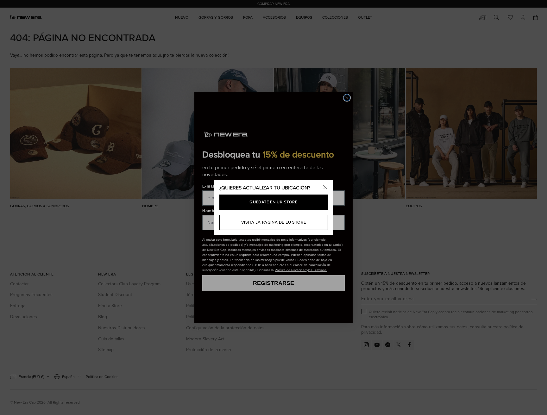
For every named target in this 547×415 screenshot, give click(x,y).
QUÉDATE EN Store (273, 202)
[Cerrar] (325, 187)
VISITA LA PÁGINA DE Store (273, 222)
